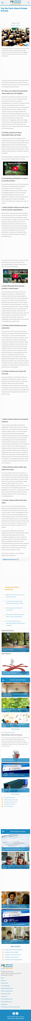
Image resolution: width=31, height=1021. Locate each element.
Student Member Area (7, 988)
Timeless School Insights (11, 952)
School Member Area (6, 999)
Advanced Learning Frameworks (13, 950)
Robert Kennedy (16, 25)
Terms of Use (11, 1019)
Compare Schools (5, 994)
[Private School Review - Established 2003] (15, 2)
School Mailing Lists (6, 1002)
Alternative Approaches (10, 800)
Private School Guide (6, 991)
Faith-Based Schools (9, 804)
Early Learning (8, 806)
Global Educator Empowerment (13, 960)
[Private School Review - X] (13, 1013)
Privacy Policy (20, 1019)
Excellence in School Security (13, 955)
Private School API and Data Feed (10, 1007)
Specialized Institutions (10, 802)
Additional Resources (11, 559)
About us (3, 981)
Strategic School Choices (12, 957)
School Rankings (5, 986)
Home (2, 978)
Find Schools (4, 983)
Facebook (17, 1013)
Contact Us (4, 996)
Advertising (4, 1004)
